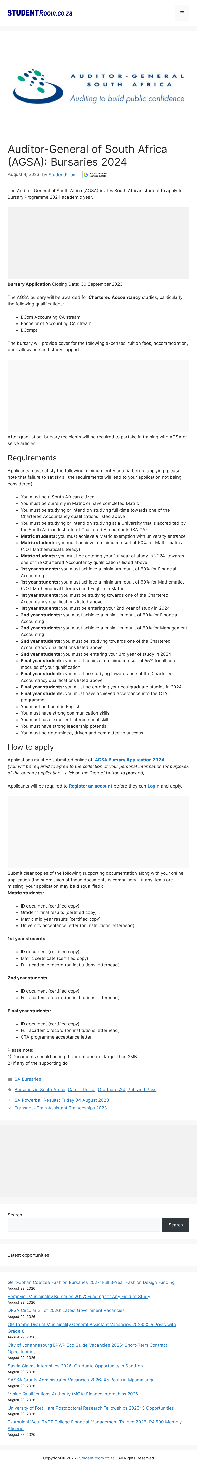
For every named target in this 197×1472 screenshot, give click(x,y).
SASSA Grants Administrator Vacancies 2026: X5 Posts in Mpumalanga (81, 1379)
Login (153, 786)
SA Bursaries (28, 1079)
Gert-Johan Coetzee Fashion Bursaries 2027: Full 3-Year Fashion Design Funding (91, 1282)
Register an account (90, 786)
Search (15, 1214)
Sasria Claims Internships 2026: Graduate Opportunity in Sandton (75, 1365)
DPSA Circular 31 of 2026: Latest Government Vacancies (66, 1310)
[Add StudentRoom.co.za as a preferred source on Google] (95, 175)
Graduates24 (111, 1089)
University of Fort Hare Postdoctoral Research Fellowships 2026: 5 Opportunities (91, 1408)
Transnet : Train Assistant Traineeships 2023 (61, 1107)
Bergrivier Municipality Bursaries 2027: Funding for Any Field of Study (79, 1296)
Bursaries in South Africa (40, 1089)
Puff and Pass (141, 1089)
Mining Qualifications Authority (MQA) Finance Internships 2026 (73, 1393)
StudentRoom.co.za (96, 1458)
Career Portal (81, 1089)
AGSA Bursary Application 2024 (129, 759)
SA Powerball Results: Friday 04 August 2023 (62, 1100)
